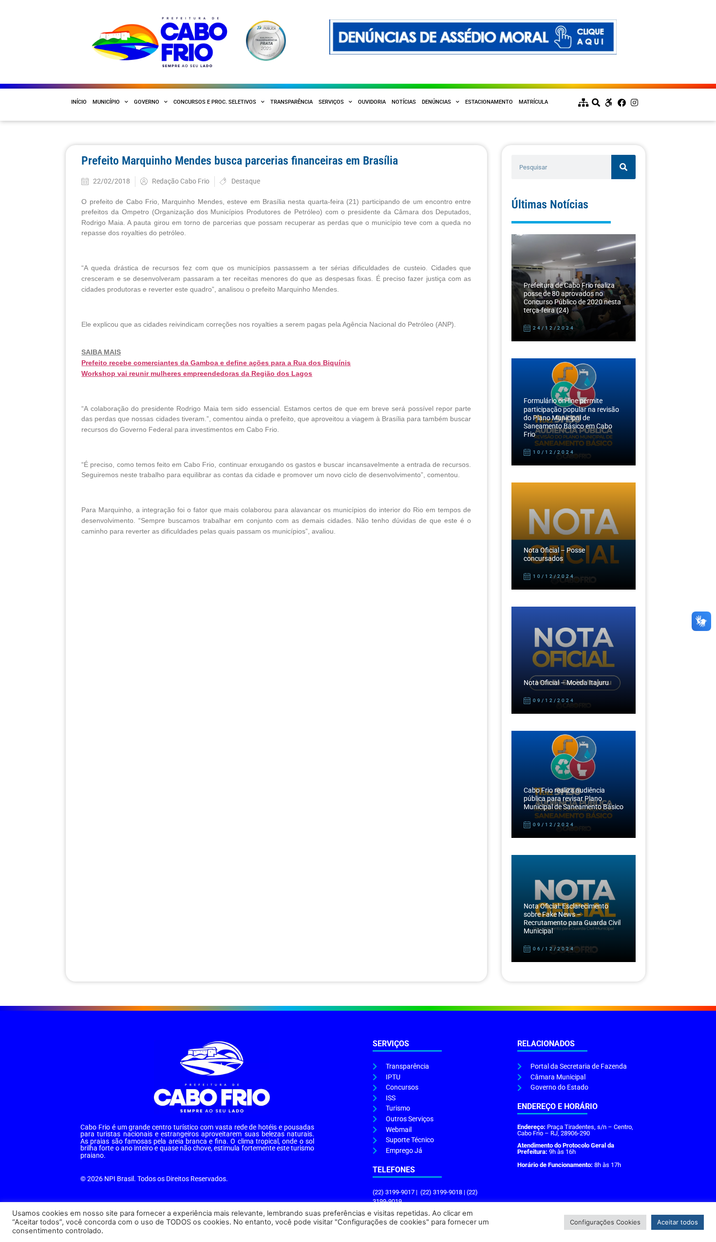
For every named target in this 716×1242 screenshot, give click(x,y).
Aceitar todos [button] (677, 1222)
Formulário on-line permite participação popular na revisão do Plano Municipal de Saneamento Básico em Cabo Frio (571, 418)
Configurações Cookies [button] (605, 1222)
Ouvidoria (372, 102)
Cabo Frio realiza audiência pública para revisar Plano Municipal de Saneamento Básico (573, 799)
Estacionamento (489, 102)
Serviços (331, 102)
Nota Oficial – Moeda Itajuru (566, 683)
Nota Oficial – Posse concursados (554, 554)
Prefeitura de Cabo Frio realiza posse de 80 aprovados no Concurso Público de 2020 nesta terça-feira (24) (572, 298)
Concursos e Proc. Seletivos (214, 102)
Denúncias (436, 102)
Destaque (245, 181)
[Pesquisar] (623, 167)
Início (79, 102)
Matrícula (533, 102)
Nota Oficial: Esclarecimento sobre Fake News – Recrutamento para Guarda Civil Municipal (572, 919)
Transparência (291, 102)
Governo (146, 102)
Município (106, 102)
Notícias (404, 102)
